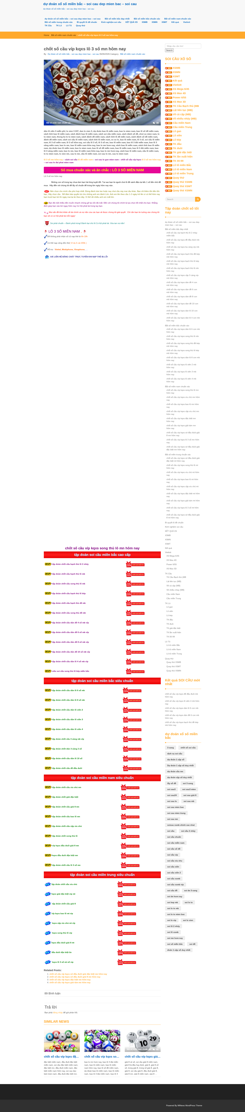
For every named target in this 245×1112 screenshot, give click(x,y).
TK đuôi (177, 148)
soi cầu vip (172, 855)
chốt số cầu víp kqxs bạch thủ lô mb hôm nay (182, 269)
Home (46, 35)
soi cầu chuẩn (174, 837)
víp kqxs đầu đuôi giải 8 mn (65, 846)
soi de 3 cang (190, 890)
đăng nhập (58, 1012)
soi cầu (170, 831)
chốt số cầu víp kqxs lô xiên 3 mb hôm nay (181, 373)
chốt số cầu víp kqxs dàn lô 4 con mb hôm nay (183, 319)
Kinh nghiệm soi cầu (111, 22)
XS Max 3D (179, 101)
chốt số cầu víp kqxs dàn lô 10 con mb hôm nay (182, 312)
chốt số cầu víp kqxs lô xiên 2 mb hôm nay (181, 365)
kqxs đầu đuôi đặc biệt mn (65, 855)
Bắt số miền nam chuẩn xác (177, 19)
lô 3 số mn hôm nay (53, 159)
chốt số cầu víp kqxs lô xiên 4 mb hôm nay (181, 380)
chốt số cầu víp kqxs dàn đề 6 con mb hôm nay (181, 290)
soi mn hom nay (175, 938)
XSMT (164, 22)
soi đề (192, 944)
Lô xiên (177, 135)
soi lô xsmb (173, 932)
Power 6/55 (179, 97)
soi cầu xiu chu (174, 861)
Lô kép (177, 139)
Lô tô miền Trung (183, 173)
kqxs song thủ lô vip (62, 933)
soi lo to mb (173, 908)
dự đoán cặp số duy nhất (179, 777)
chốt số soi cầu (188, 747)
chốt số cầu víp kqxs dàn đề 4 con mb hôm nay (181, 283)
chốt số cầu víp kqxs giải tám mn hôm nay (69, 982)
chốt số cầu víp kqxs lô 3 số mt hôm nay (182, 509)
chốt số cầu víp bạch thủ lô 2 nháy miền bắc (181, 234)
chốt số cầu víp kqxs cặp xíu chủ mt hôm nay (182, 487)
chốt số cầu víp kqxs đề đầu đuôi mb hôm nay (182, 241)
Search (169, 50)
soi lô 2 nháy (173, 926)
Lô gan (177, 131)
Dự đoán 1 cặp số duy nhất (180, 765)
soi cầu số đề (173, 849)
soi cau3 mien (189, 789)
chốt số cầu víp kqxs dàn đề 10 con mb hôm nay (182, 305)
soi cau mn (172, 819)
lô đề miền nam (85, 159)
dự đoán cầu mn (175, 771)
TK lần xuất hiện (183, 156)
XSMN (154, 22)
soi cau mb (189, 801)
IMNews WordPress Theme (190, 1105)
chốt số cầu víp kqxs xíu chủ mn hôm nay (183, 398)
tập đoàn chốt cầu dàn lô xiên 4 (67, 729)
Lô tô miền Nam (182, 169)
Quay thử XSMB (182, 182)
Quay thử (80, 25)
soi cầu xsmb (173, 878)
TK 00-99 (178, 160)
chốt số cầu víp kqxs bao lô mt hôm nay (182, 480)
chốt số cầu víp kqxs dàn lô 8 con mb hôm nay (183, 358)
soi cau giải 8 (189, 795)
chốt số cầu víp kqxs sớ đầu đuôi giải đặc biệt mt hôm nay (183, 459)
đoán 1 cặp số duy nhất (178, 950)
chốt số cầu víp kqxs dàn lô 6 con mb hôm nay (183, 330)
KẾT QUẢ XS (131, 22)
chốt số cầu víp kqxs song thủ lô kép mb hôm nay (182, 351)
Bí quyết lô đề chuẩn (87, 22)
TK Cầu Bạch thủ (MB (186, 106)
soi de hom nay (174, 896)
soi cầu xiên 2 (174, 872)
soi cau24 (172, 795)
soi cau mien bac (175, 807)
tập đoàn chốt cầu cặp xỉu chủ (67, 826)
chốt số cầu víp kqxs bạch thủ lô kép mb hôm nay (182, 262)
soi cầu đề (172, 890)
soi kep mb (172, 902)
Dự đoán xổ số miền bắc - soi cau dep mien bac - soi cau (73, 54)
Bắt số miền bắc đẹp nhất (117, 19)
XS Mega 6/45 (181, 89)
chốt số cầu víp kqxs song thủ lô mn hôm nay (102, 1056)
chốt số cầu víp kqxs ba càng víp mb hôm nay (182, 248)
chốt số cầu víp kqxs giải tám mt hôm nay (183, 502)
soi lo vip (171, 920)
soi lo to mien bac (176, 914)
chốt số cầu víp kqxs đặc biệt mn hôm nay (70, 979)
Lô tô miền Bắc (182, 165)
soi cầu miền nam (175, 843)
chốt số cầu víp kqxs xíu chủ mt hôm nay (182, 473)
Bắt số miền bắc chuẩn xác (147, 19)
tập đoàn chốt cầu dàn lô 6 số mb (68, 690)
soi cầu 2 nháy (188, 831)
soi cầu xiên (173, 867)
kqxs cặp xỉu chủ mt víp (63, 923)
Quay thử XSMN (182, 190)
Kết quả (175, 22)
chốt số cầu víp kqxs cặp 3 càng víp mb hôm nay (182, 276)
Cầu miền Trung (182, 127)
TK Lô (59, 25)
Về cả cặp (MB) (182, 114)
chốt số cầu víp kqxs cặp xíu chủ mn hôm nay (182, 412)
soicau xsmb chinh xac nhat (181, 825)
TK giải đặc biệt (182, 152)
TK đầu (177, 144)
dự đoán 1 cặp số (175, 759)
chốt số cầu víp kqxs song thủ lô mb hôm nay (182, 337)
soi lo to (189, 902)
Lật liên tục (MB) (183, 110)
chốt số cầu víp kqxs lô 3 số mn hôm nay (182, 441)
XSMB (144, 22)
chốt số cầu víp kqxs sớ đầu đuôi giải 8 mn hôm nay (74, 977)
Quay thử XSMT (182, 186)
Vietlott (186, 22)
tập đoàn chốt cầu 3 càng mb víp (68, 739)
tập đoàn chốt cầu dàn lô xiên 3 (67, 719)
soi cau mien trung (176, 813)
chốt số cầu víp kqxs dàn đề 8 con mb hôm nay (181, 297)
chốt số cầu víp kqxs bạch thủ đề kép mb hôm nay (183, 255)
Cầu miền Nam (182, 122)
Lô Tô (69, 25)
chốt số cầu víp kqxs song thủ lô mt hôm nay (182, 466)
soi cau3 (171, 789)
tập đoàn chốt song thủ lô (65, 836)
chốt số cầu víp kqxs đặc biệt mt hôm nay (183, 494)
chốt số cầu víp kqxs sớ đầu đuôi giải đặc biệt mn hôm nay (78, 974)
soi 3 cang (188, 783)
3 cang (170, 747)
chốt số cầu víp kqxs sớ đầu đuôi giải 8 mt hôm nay (183, 516)
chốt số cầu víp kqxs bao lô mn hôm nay (182, 405)
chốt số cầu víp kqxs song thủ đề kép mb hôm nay (183, 344)
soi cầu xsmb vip (175, 884)
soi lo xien (188, 920)
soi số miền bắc (175, 944)
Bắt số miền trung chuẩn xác (59, 22)
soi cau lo (172, 801)
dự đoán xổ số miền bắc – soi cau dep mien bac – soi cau (90, 4)
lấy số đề (171, 783)
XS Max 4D (179, 93)
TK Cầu (48, 25)
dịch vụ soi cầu (174, 753)
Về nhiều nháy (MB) (185, 118)
